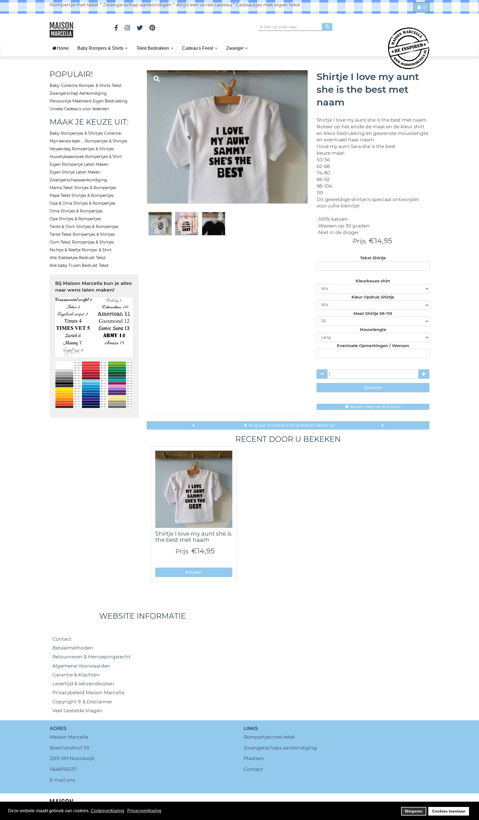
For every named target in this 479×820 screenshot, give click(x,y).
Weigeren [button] (413, 811)
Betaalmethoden (72, 648)
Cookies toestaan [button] (448, 811)
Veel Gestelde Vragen (77, 710)
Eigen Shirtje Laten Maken (75, 172)
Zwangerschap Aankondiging (78, 93)
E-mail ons (62, 780)
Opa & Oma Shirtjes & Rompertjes (82, 203)
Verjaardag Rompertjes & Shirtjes (82, 148)
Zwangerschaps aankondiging (280, 748)
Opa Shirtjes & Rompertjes (75, 218)
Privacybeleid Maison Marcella (88, 692)
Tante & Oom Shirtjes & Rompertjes (84, 226)
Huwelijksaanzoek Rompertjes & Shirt (86, 156)
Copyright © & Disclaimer (82, 701)
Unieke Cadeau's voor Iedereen (79, 108)
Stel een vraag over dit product (374, 407)
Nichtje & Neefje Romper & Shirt (81, 249)
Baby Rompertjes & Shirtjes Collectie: (86, 133)
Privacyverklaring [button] (144, 810)
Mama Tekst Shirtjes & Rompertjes (83, 187)
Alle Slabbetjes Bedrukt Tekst (78, 257)
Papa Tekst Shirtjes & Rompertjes (82, 195)
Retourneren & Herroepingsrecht (91, 656)
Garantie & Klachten (76, 675)
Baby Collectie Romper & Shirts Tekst (86, 85)
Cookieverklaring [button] (107, 810)
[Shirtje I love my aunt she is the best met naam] (193, 489)
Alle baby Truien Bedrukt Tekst (79, 265)
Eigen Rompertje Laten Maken (79, 164)
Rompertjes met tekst (269, 737)
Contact (62, 639)
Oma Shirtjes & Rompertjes (76, 211)
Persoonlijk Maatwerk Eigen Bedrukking (89, 101)
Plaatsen (254, 758)
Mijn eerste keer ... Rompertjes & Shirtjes (88, 141)
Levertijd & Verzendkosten (83, 683)
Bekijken (193, 572)
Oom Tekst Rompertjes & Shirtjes (82, 242)
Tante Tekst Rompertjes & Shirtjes (82, 234)
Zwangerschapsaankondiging (78, 179)
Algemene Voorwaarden (81, 666)
